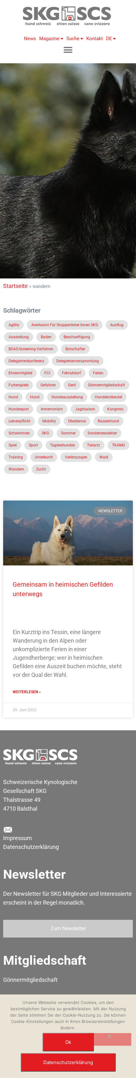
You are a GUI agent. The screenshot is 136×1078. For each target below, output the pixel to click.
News (30, 38)
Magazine (49, 38)
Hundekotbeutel (108, 397)
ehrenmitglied (20, 373)
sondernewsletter (102, 433)
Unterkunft (44, 457)
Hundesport (19, 409)
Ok (68, 1042)
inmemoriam (52, 409)
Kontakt (94, 38)
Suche (72, 38)
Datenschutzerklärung (31, 847)
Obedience (77, 421)
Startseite (15, 286)
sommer (68, 433)
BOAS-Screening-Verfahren (31, 349)
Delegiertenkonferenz (26, 361)
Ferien (98, 373)
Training (16, 457)
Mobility (49, 421)
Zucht (41, 469)
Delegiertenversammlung (77, 361)
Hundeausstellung (67, 397)
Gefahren (48, 385)
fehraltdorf (71, 373)
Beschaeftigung (77, 337)
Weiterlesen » (27, 692)
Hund (13, 397)
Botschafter (75, 349)
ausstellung (19, 337)
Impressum (17, 838)
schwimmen (19, 433)
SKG (45, 433)
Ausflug (116, 325)
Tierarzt (93, 445)
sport (33, 445)
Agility (14, 325)
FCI (47, 373)
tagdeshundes (62, 445)
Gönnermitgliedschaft (106, 385)
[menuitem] (109, 38)
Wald (103, 457)
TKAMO (118, 445)
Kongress (115, 409)
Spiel (13, 445)
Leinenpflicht (19, 421)
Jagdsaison (85, 409)
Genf (72, 385)
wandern (16, 469)
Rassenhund (108, 421)
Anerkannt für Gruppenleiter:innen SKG (64, 325)
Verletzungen (76, 457)
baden (46, 337)
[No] (109, 1039)
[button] (68, 50)
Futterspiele (18, 385)
